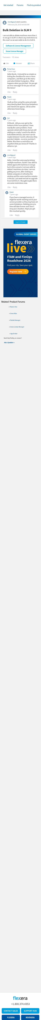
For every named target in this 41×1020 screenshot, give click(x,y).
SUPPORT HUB (30, 1010)
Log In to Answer (20, 222)
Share (32, 63)
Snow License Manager (17, 327)
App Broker (13, 334)
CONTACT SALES (11, 1010)
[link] (8, 5)
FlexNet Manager (15, 320)
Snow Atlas (13, 313)
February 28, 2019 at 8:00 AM (18, 24)
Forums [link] (20, 5)
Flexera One (13, 307)
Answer (19, 63)
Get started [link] (8, 5)
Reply (15, 92)
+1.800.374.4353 (20, 1004)
